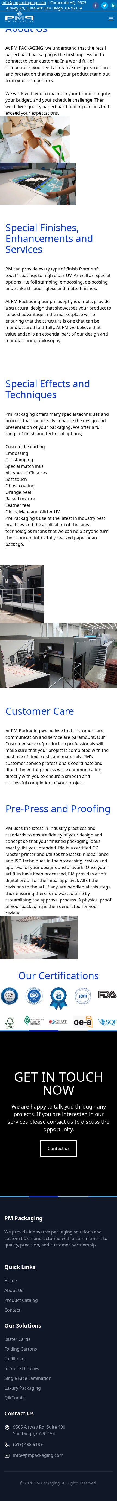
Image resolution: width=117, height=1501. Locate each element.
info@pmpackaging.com (24, 2)
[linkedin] (113, 5)
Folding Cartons (20, 1349)
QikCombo (15, 1398)
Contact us (59, 1148)
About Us (13, 1290)
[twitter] (104, 5)
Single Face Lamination (27, 1378)
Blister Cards (17, 1339)
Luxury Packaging (22, 1388)
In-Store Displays (21, 1368)
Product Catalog (21, 1300)
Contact (12, 1310)
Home (10, 1281)
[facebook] (95, 5)
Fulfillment (15, 1359)
